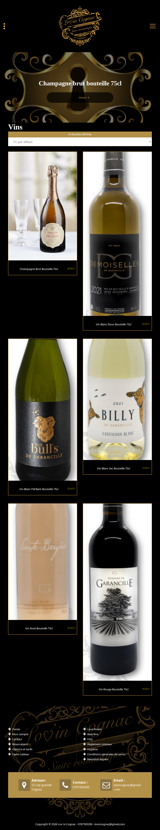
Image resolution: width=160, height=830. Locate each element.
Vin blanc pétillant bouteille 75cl (38, 489)
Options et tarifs (22, 749)
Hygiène (92, 749)
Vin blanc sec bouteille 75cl (113, 468)
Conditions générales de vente (106, 754)
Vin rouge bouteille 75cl (113, 689)
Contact (17, 739)
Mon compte (20, 734)
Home (82, 97)
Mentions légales (97, 759)
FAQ (89, 739)
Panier (16, 729)
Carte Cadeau (20, 754)
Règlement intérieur (99, 744)
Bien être (92, 734)
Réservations (20, 744)
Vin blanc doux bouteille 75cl (113, 324)
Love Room (94, 729)
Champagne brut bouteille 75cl (39, 269)
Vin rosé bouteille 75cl (39, 628)
